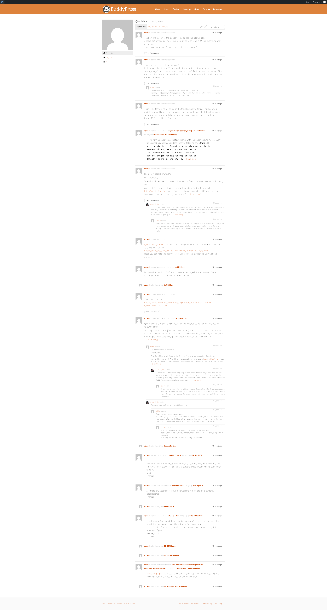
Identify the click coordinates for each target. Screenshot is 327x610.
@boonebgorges (154, 573)
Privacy (119, 604)
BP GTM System (195, 516)
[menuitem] (2, 2)
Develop (187, 9)
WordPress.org (184, 604)
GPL (103, 604)
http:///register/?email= (154, 191)
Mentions (152, 26)
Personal (141, 26)
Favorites (163, 26)
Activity (109, 53)
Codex (176, 9)
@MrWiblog (149, 244)
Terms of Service (129, 604)
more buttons (177, 485)
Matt (215, 604)
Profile (109, 57)
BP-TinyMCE (197, 455)
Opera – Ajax (174, 516)
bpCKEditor (179, 267)
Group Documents (171, 555)
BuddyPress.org (119, 9)
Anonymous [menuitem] (317, 2)
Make (196, 9)
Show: (203, 26)
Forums (206, 9)
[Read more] (191, 159)
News (167, 9)
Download (218, 9)
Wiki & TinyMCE (175, 455)
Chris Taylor (154, 204)
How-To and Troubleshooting (165, 134)
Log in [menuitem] (308, 2)
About (158, 9)
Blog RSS (222, 604)
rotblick (147, 33)
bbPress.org (195, 604)
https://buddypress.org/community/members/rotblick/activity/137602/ (176, 250)
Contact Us (111, 604)
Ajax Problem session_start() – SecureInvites (187, 131)
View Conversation (152, 53)
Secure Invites (180, 318)
